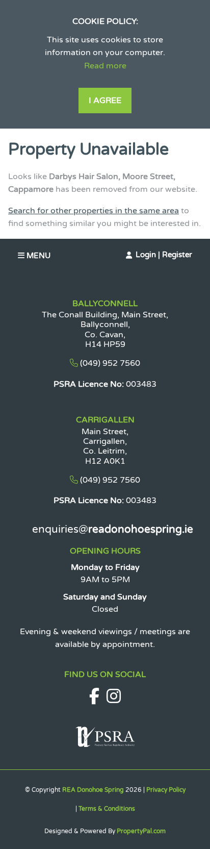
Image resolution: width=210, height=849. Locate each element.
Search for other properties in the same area (93, 211)
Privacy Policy (166, 789)
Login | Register (164, 254)
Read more (105, 66)
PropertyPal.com (141, 831)
